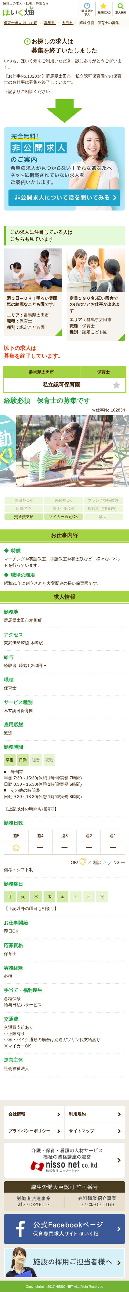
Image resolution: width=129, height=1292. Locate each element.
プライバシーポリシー (29, 1130)
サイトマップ (81, 1130)
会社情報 (16, 1114)
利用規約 (77, 1114)
